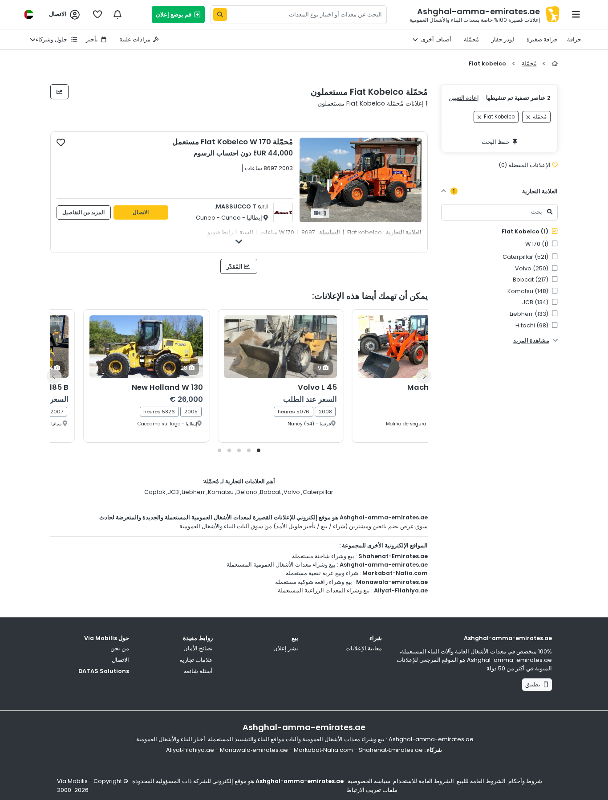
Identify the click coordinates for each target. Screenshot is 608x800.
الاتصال (141, 212)
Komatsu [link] (528, 291)
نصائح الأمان (198, 648)
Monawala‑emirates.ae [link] (254, 750)
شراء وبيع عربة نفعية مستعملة (322, 573)
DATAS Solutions (103, 671)
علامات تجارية (196, 660)
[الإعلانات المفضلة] (97, 14)
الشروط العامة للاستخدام (423, 781)
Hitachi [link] (532, 325)
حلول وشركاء (52, 39)
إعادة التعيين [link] (464, 98)
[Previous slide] (54, 376)
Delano (246, 492)
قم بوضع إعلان (175, 14)
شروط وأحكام (525, 781)
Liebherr (193, 492)
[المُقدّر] (59, 91)
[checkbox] (61, 142)
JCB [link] (536, 302)
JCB (173, 492)
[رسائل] (117, 14)
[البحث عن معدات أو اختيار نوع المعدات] (220, 14)
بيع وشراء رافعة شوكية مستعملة (313, 582)
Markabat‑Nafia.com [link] (323, 750)
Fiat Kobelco (526, 231)
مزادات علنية (134, 39)
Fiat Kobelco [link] (499, 117)
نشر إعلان (285, 648)
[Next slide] (424, 376)
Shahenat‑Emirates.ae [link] (391, 750)
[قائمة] (575, 14)
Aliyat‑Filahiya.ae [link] (190, 750)
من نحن (119, 648)
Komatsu (221, 492)
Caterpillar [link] (526, 257)
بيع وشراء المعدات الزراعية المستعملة (324, 590)
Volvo (292, 492)
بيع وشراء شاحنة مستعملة (323, 556)
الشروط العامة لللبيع (481, 781)
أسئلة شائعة (198, 671)
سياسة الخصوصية (369, 781)
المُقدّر (235, 266)
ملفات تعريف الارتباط (371, 790)
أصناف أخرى (436, 39)
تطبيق (534, 684)
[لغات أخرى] (28, 14)
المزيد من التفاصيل (83, 212)
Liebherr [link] (530, 314)
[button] (258, 450)
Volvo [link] (532, 268)
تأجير (92, 39)
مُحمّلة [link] (540, 117)
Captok (154, 492)
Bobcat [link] (531, 279)
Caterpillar (318, 492)
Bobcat (270, 492)
